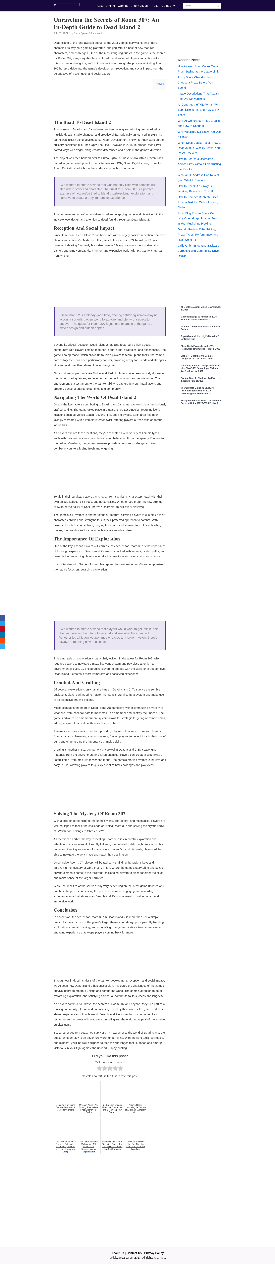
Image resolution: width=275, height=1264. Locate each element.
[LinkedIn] (2, 635)
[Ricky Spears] (66, 6)
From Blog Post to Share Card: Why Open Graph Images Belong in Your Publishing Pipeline (199, 218)
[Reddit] (2, 640)
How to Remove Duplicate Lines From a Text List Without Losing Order (198, 202)
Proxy (155, 5)
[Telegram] (2, 646)
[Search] (218, 6)
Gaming (123, 5)
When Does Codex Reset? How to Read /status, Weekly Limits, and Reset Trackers (199, 148)
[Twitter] (2, 623)
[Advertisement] (110, 115)
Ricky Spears (81, 33)
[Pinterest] (2, 629)
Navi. (159, 84)
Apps (100, 5)
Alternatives (139, 5)
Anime (110, 5)
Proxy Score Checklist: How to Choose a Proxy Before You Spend (197, 82)
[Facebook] (2, 618)
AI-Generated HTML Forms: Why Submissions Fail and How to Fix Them (199, 109)
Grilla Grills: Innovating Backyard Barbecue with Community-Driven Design (199, 250)
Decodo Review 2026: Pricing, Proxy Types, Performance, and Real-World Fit (198, 234)
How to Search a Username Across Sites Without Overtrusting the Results (199, 164)
